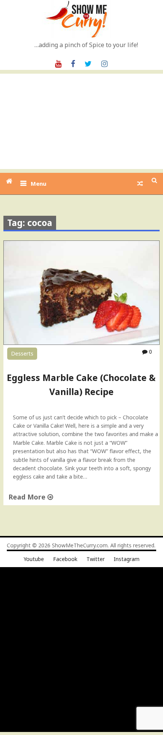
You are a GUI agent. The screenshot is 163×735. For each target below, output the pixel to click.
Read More (27, 496)
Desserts (22, 353)
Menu (38, 183)
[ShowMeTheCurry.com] (9, 181)
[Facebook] (73, 63)
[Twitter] (88, 63)
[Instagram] (104, 63)
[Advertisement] (81, 121)
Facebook (65, 559)
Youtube (34, 559)
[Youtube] (58, 63)
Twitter (95, 559)
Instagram (126, 559)
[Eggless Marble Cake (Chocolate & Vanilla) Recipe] (81, 342)
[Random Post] (140, 183)
